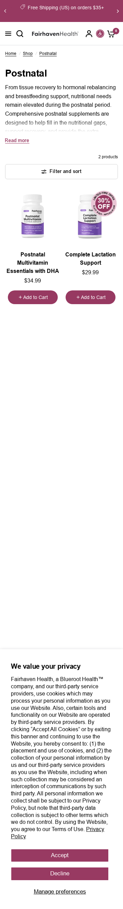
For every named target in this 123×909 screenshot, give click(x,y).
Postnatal (48, 53)
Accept (60, 855)
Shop (28, 53)
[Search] (19, 33)
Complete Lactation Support (90, 259)
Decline (59, 873)
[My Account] (89, 33)
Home (10, 53)
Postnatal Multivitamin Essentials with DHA (32, 263)
